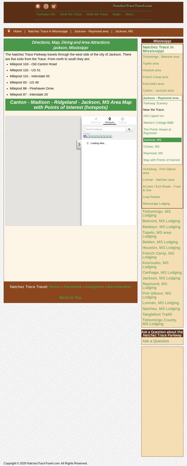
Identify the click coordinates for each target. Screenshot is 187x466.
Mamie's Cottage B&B (158, 122)
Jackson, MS (152, 140)
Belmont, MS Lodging (161, 221)
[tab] (96, 120)
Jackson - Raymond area (161, 98)
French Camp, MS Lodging (158, 255)
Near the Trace (71, 14)
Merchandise (119, 287)
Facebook (73, 287)
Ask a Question (155, 341)
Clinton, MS (151, 146)
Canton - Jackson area (158, 90)
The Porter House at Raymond (157, 131)
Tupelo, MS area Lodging (156, 234)
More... (130, 14)
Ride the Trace (97, 14)
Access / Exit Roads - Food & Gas (161, 188)
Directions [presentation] (96, 122)
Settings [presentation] (122, 122)
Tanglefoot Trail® (157, 314)
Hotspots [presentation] (110, 122)
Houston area (152, 70)
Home (54, 287)
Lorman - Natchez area (158, 179)
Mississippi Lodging (156, 203)
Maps (117, 14)
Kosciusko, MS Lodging (155, 265)
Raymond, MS (153, 153)
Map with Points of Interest (162, 160)
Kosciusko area (153, 84)
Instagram (94, 287)
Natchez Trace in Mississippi (158, 49)
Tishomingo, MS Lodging (156, 213)
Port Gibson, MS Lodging (156, 295)
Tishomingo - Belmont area (161, 56)
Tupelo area (151, 63)
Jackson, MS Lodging (161, 278)
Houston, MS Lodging (161, 247)
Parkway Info (45, 14)
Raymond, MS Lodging (154, 286)
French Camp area (155, 77)
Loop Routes (151, 197)
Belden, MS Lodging (160, 242)
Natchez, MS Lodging (161, 308)
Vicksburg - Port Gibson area (159, 171)
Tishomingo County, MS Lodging (159, 322)
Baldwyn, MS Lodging (161, 227)
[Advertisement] (70, 254)
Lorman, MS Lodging (160, 303)
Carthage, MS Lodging (162, 272)
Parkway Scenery (156, 103)
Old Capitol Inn (154, 116)
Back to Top (70, 297)
